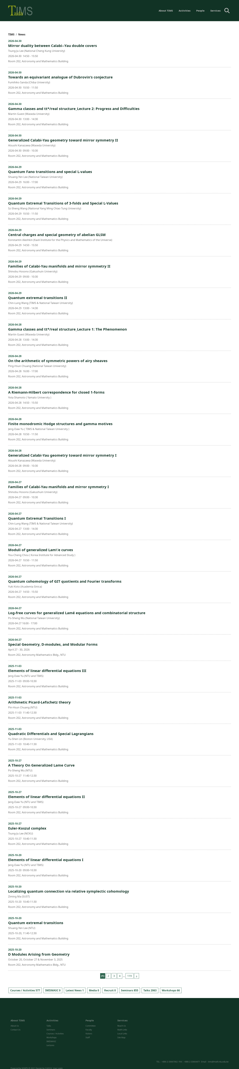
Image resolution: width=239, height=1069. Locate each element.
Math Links (122, 1017)
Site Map (121, 1025)
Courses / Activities (55, 1021)
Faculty (89, 1017)
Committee (91, 1013)
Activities (184, 10)
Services (215, 10)
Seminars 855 (129, 990)
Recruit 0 (110, 990)
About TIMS (166, 10)
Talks (48, 1013)
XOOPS (25, 1063)
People (200, 10)
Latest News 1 (75, 990)
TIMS (11, 34)
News (21, 34)
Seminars (50, 1017)
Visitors (89, 1021)
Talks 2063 (150, 990)
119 (129, 976)
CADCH (48, 1063)
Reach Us (121, 1013)
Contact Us (15, 1017)
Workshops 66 (171, 990)
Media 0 (94, 990)
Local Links (122, 1021)
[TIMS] (20, 10)
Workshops (51, 1025)
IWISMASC (51, 1029)
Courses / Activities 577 (25, 990)
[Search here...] (227, 10)
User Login (58, 1063)
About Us (15, 1013)
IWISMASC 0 (52, 990)
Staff (88, 1025)
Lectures (50, 1033)
